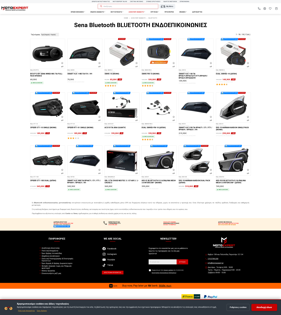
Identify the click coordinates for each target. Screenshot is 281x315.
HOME (126, 18)
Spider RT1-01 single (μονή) (80, 127)
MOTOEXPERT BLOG (120, 1)
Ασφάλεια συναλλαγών (51, 256)
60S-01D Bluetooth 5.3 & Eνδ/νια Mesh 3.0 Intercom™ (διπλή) (231, 181)
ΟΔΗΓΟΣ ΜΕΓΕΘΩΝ (170, 1)
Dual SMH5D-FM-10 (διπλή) (154, 127)
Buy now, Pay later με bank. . (147, 285)
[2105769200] (259, 8)
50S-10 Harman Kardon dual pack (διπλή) (194, 181)
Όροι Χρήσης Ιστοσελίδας (52, 253)
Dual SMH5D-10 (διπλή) (226, 73)
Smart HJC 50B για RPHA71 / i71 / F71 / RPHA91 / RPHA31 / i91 (84, 181)
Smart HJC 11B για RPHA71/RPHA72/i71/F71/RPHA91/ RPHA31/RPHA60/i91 (193, 75)
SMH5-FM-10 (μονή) (150, 73)
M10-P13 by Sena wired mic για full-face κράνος (46, 74)
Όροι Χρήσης (42, 311)
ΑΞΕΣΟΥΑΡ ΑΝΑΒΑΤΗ (138, 18)
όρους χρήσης (168, 270)
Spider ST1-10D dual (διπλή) (43, 180)
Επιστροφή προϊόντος (112, 272)
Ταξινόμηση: (35, 35)
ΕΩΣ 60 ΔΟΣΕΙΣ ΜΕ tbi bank (227, 224)
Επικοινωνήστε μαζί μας (51, 273)
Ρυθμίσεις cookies (238, 307)
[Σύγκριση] (62, 66)
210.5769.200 (213, 259)
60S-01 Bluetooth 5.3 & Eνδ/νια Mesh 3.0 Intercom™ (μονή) (159, 181)
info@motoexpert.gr (215, 263)
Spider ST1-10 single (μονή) (43, 127)
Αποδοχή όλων (264, 307)
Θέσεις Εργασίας (48, 271)
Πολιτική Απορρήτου (50, 251)
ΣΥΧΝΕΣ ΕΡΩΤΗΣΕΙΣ (153, 1)
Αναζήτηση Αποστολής (51, 248)
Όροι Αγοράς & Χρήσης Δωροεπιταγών (57, 263)
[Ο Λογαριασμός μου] (264, 8)
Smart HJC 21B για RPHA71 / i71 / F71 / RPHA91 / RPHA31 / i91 (195, 128)
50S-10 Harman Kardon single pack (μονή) (232, 128)
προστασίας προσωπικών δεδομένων (164, 273)
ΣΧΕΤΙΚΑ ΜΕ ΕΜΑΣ (136, 1)
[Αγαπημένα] (270, 8)
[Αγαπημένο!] (62, 63)
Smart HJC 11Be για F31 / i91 (79, 73)
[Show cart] (276, 8)
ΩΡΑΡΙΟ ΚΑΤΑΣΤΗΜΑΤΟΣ (101, 1)
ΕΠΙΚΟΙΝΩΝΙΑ (184, 1)
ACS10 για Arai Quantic (115, 127)
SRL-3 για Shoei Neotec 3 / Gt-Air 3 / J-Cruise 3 (121, 181)
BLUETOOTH (153, 18)
